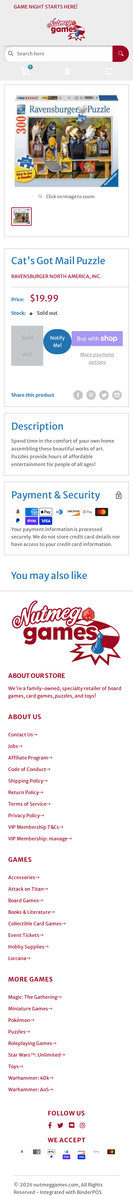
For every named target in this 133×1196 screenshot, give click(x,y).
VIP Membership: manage (38, 839)
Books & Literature (29, 912)
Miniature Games (28, 1009)
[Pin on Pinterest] (91, 395)
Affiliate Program (28, 758)
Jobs (13, 746)
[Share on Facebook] (78, 395)
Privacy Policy (24, 816)
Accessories (21, 877)
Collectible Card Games (34, 924)
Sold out (27, 345)
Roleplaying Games (30, 1043)
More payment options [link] (97, 358)
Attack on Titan (26, 889)
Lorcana (17, 958)
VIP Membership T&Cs (33, 827)
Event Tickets (23, 935)
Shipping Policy (25, 781)
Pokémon (19, 1020)
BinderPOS (89, 1192)
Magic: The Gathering (32, 997)
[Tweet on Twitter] (104, 395)
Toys (13, 1066)
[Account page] (67, 71)
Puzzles (17, 1032)
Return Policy (23, 792)
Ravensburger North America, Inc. (56, 276)
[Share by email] (117, 395)
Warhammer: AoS (28, 1090)
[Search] (121, 54)
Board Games (23, 901)
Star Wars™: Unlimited (34, 1055)
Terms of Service (27, 804)
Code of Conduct (27, 769)
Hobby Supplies (26, 947)
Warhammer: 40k (28, 1078)
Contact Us (20, 735)
